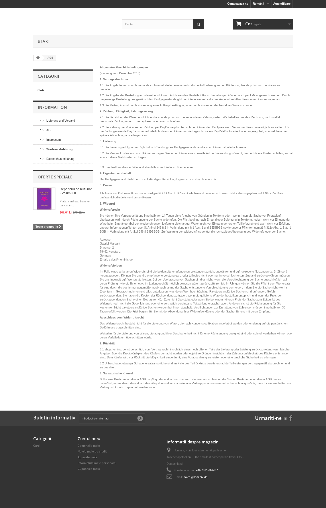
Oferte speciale (55, 177)
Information (52, 107)
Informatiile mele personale (96, 463)
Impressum (53, 139)
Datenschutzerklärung (59, 158)
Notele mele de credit (92, 451)
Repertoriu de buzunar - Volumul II (76, 191)
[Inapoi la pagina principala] (38, 58)
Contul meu (89, 438)
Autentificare (282, 3)
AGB (49, 130)
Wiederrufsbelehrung (59, 149)
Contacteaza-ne (237, 3)
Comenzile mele (89, 445)
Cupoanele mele (89, 468)
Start (44, 41)
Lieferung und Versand (60, 120)
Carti (40, 90)
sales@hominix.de (121, 259)
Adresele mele (87, 457)
